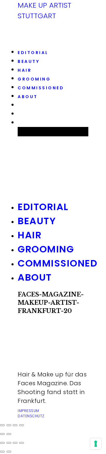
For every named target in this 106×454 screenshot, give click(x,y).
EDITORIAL (33, 53)
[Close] (2, 443)
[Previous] (2, 452)
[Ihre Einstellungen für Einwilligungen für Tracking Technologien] (95, 443)
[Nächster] (8, 434)
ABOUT (28, 97)
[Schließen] (2, 425)
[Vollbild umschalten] (15, 425)
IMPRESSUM (28, 410)
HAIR (25, 70)
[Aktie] (8, 425)
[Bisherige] (2, 434)
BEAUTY (28, 61)
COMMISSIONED (41, 88)
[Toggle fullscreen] (15, 443)
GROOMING (34, 79)
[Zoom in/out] (21, 443)
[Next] (8, 452)
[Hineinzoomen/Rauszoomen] (21, 425)
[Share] (8, 443)
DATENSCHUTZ (31, 415)
